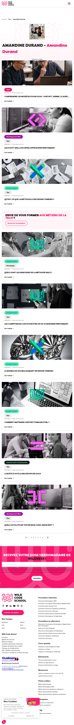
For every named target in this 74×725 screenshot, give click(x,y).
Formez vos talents (44, 705)
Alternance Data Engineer (46, 628)
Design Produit (11, 188)
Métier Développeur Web (46, 687)
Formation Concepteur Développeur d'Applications (54, 603)
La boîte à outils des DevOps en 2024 (14, 434)
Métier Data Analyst (44, 684)
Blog (9, 19)
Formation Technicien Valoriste (48, 611)
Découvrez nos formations (16, 223)
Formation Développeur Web (47, 601)
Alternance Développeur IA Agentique (50, 631)
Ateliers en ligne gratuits (46, 662)
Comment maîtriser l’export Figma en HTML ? (16, 383)
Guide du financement (45, 676)
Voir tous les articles (44, 713)
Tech (8, 90)
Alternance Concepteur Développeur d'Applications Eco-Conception (54, 625)
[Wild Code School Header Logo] (8, 3)
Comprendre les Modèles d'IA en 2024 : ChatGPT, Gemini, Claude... (23, 61)
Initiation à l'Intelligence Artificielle (49, 652)
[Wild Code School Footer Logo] (14, 598)
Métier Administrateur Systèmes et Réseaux (52, 694)
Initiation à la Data (44, 649)
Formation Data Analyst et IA (47, 606)
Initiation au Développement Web (49, 647)
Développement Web (13, 137)
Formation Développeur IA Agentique (50, 616)
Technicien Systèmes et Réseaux (48, 636)
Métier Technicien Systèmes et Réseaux (51, 689)
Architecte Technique (45, 638)
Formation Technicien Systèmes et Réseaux (52, 608)
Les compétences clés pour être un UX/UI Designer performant (22, 284)
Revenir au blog (37, 59)
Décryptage (10, 266)
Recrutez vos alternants (45, 702)
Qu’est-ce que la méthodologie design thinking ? (17, 160)
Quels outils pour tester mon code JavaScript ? (16, 486)
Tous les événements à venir (47, 660)
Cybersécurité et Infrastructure (17, 462)
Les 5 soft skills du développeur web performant (17, 108)
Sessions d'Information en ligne (48, 665)
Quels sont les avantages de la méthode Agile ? (17, 233)
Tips (7, 141)
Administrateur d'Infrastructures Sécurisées (52, 633)
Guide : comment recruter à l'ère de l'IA (50, 673)
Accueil (4, 19)
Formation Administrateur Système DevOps (52, 613)
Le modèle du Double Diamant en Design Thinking (18, 336)
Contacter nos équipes (11, 612)
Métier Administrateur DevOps (48, 692)
